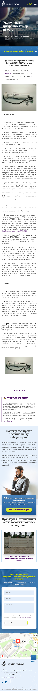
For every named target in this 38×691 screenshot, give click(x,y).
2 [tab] (14, 390)
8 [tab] (24, 390)
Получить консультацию (19, 510)
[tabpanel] (19, 365)
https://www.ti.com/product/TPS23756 (14, 231)
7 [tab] (22, 390)
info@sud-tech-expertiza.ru (9, 677)
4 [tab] (17, 390)
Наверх (33, 661)
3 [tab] (16, 390)
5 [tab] (19, 390)
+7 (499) (9, 675)
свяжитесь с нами (8, 421)
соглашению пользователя (25, 617)
